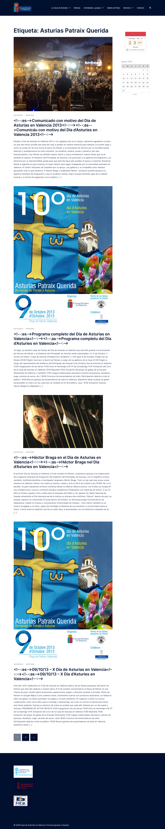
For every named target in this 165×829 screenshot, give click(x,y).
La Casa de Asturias (59, 8)
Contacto (140, 8)
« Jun (134, 94)
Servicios (127, 8)
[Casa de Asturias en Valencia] (22, 8)
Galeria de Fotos (113, 8)
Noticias (77, 8)
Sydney (66, 825)
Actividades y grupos (92, 8)
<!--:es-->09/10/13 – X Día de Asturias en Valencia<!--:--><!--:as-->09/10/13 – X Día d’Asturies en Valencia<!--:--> (63, 674)
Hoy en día (135, 34)
